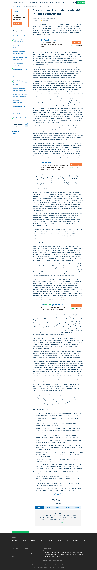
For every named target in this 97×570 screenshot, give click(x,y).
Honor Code (76, 540)
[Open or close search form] (69, 2)
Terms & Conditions (36, 564)
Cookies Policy (62, 564)
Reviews (51, 2)
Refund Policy (45, 564)
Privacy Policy (54, 564)
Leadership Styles (51, 18)
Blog (63, 2)
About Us (24, 540)
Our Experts (40, 2)
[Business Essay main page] (17, 2)
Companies (14, 553)
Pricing (46, 2)
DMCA (13, 556)
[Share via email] (58, 494)
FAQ (67, 540)
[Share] (61, 494)
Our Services (33, 2)
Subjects (13, 551)
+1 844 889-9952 (28, 551)
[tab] (39, 507)
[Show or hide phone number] (28, 2)
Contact (59, 540)
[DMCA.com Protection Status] (45, 560)
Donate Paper (14, 559)
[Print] (54, 494)
